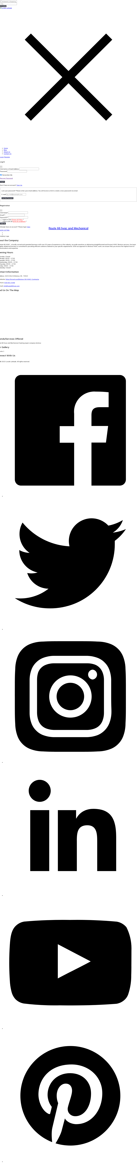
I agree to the (13, 220)
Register (7, 157)
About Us (7, 152)
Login (2, 157)
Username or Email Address (9, 169)
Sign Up (19, 185)
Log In (2, 181)
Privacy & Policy (17, 220)
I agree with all (14, 221)
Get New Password (7, 198)
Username (4, 213)
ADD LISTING (4, 230)
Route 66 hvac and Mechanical (68, 228)
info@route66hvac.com (11, 286)
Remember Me (7, 175)
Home (6, 148)
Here (28, 227)
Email (2, 215)
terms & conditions (19, 221)
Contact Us (7, 154)
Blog (5, 150)
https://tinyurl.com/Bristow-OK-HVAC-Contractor (22, 279)
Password (3, 171)
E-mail (3, 194)
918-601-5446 (9, 283)
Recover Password (6, 178)
